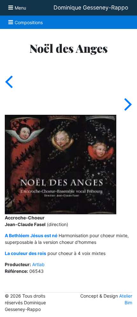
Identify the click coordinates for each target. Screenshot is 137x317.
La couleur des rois (25, 253)
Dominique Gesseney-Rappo (91, 7)
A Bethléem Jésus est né (31, 235)
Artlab (38, 264)
